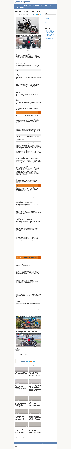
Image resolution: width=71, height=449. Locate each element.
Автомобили (25, 5)
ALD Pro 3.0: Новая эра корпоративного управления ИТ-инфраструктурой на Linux (50, 37)
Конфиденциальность (19, 443)
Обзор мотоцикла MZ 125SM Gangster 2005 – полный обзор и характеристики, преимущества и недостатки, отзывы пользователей (35, 430)
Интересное (37, 5)
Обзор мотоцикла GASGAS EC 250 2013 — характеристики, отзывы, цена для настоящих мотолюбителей (21, 373)
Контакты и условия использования (29, 443)
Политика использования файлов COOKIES (41, 443)
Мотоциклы (41, 5)
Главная (17, 5)
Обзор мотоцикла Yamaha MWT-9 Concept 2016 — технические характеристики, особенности (34, 373)
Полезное (21, 5)
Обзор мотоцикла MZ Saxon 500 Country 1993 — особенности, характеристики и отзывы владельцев (20, 416)
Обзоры (50, 5)
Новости (46, 5)
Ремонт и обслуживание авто (20, 7)
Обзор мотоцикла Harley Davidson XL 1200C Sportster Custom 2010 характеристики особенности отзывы (21, 429)
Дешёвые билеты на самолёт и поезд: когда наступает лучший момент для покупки (49, 34)
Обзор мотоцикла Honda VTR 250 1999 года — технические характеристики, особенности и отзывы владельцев (21, 403)
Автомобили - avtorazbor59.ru (22, 1)
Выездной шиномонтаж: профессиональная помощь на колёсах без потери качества (49, 31)
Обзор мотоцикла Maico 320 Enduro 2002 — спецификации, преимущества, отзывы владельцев (21, 386)
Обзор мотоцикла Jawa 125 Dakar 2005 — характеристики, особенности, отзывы (34, 403)
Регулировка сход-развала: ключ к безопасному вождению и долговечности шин (50, 41)
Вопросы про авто (31, 5)
